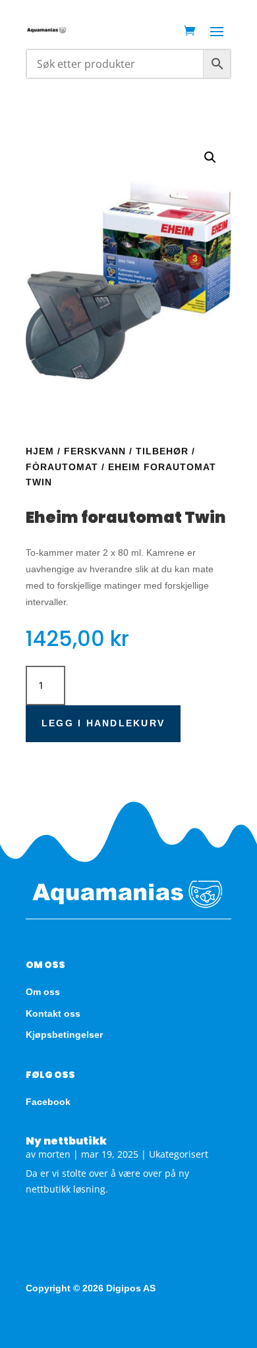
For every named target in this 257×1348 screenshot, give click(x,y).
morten (54, 1154)
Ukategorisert (178, 1154)
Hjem (40, 451)
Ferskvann (95, 451)
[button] (210, 157)
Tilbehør (162, 451)
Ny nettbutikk (66, 1140)
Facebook (48, 1101)
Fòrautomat (62, 467)
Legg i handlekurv (103, 723)
